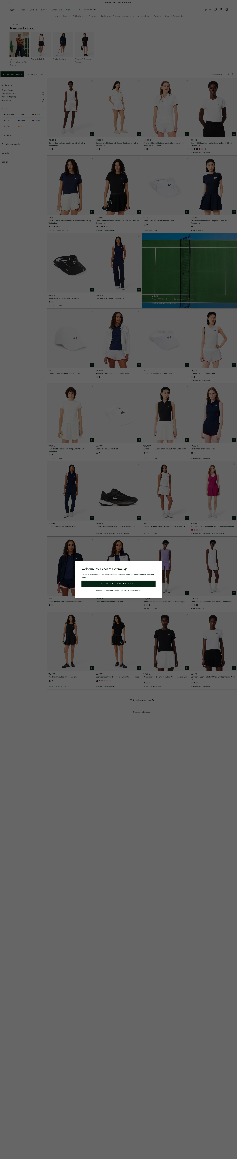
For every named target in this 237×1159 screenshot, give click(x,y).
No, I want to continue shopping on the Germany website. (118, 590)
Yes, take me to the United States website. (118, 584)
